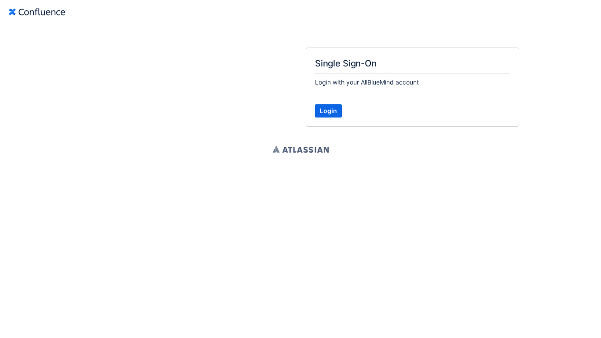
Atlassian (301, 149)
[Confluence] (37, 12)
